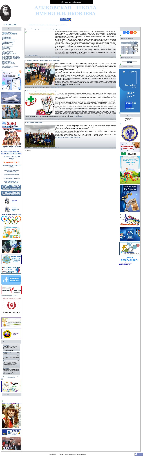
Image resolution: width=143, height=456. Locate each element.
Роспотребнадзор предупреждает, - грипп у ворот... (42, 91)
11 (122, 49)
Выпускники (5, 43)
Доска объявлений (7, 46)
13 (127, 49)
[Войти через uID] (124, 32)
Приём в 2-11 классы (8, 55)
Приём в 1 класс (6, 52)
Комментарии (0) (55, 57)
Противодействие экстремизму (11, 58)
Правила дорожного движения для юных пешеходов (43, 60)
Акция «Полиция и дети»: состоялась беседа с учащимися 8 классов (48, 29)
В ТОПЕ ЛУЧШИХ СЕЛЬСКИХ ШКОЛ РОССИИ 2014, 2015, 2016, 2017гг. (47, 25)
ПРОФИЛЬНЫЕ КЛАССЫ (9, 53)
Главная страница (7, 32)
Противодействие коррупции (10, 56)
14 (129, 49)
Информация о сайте (8, 44)
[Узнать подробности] (11, 286)
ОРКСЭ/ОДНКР (6, 60)
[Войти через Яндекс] (131, 32)
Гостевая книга (6, 48)
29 (132, 53)
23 (134, 51)
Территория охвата (7, 51)
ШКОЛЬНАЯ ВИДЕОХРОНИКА (9, 296)
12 (124, 49)
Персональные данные (8, 63)
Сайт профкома (6, 65)
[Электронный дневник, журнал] (65, 18)
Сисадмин (40, 57)
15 (132, 49)
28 (129, 53)
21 (129, 51)
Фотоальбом (5, 47)
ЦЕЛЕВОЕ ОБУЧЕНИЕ (11, 175)
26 (124, 53)
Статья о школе (6, 36)
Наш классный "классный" (9, 34)
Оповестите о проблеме (129, 105)
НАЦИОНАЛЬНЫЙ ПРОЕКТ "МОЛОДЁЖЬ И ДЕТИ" (11, 182)
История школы (6, 37)
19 (124, 51)
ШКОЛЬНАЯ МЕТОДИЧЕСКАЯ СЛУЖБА (11, 166)
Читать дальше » (33, 55)
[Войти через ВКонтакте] (127, 32)
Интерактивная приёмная (9, 39)
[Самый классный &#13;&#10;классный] (11, 437)
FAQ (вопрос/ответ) (7, 49)
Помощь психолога (7, 67)
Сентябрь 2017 (133, 41)
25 (122, 53)
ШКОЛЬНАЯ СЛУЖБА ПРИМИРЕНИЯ (11, 170)
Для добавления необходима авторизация (11, 376)
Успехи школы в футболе (35, 122)
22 (132, 51)
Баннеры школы (6, 61)
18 (122, 51)
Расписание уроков (7, 42)
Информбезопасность (8, 41)
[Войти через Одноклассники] (135, 32)
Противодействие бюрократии (11, 57)
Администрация (6, 38)
